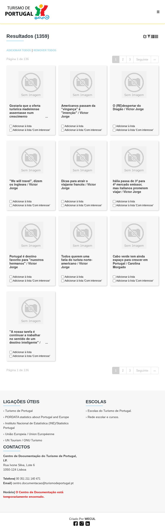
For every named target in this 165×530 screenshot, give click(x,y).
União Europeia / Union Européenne (29, 434)
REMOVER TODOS (45, 50)
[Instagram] (81, 523)
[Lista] (153, 36)
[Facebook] (75, 523)
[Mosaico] (157, 36)
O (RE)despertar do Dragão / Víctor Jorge (128, 107)
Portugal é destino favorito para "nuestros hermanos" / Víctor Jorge (26, 261)
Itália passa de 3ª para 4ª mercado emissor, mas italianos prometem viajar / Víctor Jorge (130, 186)
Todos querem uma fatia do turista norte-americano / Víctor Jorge (76, 261)
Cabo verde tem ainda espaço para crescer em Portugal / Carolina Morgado (130, 261)
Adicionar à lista (22, 126)
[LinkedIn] (87, 523)
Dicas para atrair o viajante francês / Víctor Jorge (78, 184)
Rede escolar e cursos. (103, 417)
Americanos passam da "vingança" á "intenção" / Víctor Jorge (78, 110)
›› (155, 59)
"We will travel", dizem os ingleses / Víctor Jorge (25, 184)
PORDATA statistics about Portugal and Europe (37, 417)
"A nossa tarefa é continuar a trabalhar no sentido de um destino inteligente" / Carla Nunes (24, 338)
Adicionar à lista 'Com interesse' (31, 130)
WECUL (90, 519)
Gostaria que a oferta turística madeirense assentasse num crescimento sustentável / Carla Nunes (24, 114)
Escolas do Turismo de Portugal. (110, 410)
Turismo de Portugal (19, 410)
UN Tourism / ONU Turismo (23, 440)
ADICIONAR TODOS (18, 50)
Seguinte (142, 59)
